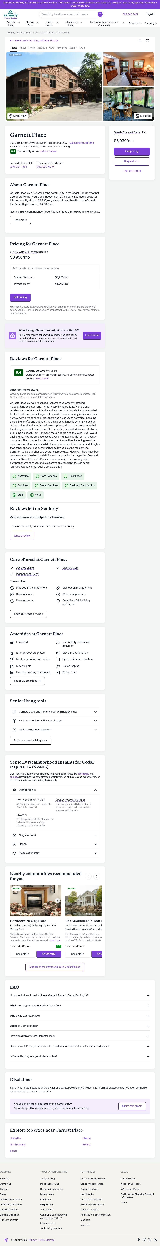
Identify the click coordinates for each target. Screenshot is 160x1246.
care (51, 48)
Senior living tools (89, 1189)
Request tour (131, 161)
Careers (4, 1189)
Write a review (22, 536)
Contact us (5, 1184)
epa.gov (14, 777)
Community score (28, 151)
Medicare (85, 1220)
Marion (86, 1138)
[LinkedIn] (156, 1240)
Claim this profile (132, 1106)
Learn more (92, 335)
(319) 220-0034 (45, 167)
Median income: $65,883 (70, 800)
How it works (87, 1194)
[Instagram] (144, 1240)
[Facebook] (139, 1240)
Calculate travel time (82, 143)
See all (36, 41)
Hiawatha (15, 1138)
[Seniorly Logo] (11, 14)
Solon (13, 1151)
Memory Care (70, 568)
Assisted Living (25, 568)
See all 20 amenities (25, 681)
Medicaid (85, 1225)
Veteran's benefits (90, 1210)
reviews (42, 48)
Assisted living (47, 1179)
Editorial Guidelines (9, 1215)
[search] (101, 14)
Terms (41, 1240)
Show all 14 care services (28, 614)
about (23, 48)
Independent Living (27, 574)
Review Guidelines (9, 1210)
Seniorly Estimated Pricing (23, 252)
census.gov (83, 774)
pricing (32, 48)
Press (3, 1194)
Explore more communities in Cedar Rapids (54, 967)
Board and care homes (51, 1189)
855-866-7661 (130, 14)
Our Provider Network (92, 1199)
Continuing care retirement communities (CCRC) (54, 1216)
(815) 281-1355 (18, 167)
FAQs (82, 48)
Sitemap (50, 1240)
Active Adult (46, 1210)
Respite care (46, 1205)
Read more (20, 220)
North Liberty (18, 1145)
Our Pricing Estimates (11, 1205)
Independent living (49, 1184)
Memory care (47, 1194)
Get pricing (20, 297)
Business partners (9, 1220)
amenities (62, 48)
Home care (46, 1199)
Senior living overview (51, 1228)
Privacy (33, 1240)
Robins (86, 1145)
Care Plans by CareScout (93, 1179)
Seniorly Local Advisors (92, 1205)
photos (13, 48)
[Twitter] (150, 1240)
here (87, 6)
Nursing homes (47, 1223)
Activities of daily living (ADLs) (96, 1215)
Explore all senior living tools (31, 740)
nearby (73, 48)
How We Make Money (11, 1199)
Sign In (150, 14)
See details (22, 954)
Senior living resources (92, 1184)
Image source (15, 55)
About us (4, 1179)
